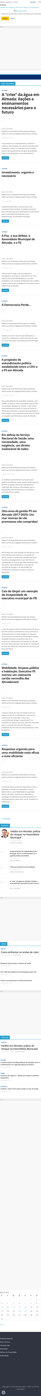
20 (19, 1311)
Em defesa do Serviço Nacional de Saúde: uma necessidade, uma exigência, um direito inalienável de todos (18, 442)
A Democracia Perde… (16, 305)
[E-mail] (14, 128)
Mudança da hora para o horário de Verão (15, 963)
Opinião (5, 90)
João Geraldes (8, 128)
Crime (2, 1073)
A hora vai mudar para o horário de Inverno (16, 980)
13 (19, 1307)
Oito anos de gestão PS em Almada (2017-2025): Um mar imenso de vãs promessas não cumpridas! (20, 516)
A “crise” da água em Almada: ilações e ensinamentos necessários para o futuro (20, 103)
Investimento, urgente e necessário (18, 174)
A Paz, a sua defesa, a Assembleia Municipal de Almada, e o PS (18, 239)
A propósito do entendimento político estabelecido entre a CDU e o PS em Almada (19, 365)
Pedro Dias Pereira (17, 872)
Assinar (5, 18)
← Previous (5, 818)
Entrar (12, 18)
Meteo (3, 949)
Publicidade (4, 1356)
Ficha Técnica (5, 1342)
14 (25, 1307)
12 (14, 1307)
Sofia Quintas (17, 955)
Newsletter (4, 1349)
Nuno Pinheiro (15, 860)
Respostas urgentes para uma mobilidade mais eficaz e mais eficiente (20, 752)
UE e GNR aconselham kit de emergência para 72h (18, 972)
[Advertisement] (20, 48)
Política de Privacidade (8, 1352)
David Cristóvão (16, 843)
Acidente (3, 1087)
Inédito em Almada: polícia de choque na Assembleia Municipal (25, 834)
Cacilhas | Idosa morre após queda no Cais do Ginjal (19, 1089)
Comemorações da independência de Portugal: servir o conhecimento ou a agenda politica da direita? (23, 853)
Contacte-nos (5, 1345)
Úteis (3, 944)
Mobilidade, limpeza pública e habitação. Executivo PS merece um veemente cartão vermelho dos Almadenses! (20, 675)
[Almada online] (2, 77)
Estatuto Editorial (6, 1339)
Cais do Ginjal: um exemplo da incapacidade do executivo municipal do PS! (20, 594)
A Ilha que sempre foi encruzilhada (22, 867)
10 (2, 1307)
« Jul (1, 1324)
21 (25, 1311)
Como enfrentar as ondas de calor (20, 952)
